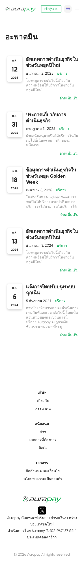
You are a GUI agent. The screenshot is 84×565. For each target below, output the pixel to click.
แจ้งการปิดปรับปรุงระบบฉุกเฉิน (50, 289)
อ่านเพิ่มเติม (69, 98)
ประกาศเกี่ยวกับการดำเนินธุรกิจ (46, 117)
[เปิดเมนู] (77, 9)
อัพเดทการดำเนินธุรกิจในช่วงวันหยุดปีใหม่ (52, 62)
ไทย (68, 9)
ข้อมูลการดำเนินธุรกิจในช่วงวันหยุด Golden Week (51, 176)
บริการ (62, 73)
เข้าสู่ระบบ (51, 9)
